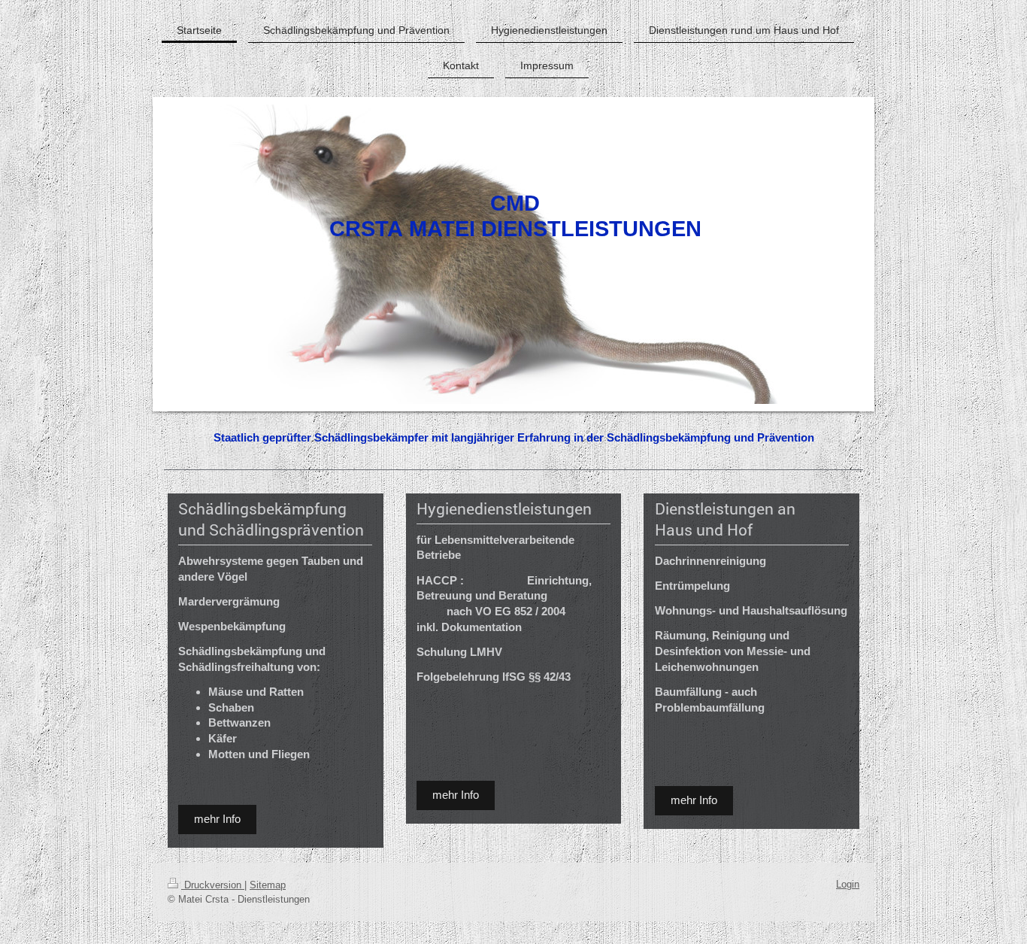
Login (847, 884)
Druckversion (212, 885)
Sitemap (268, 885)
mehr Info (217, 818)
